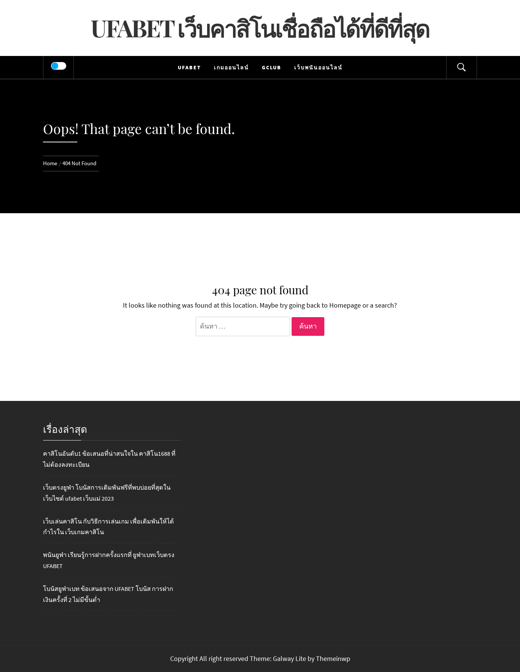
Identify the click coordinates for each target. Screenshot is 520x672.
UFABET (189, 67)
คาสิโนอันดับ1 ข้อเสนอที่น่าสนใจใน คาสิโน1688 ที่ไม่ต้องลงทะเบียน (109, 459)
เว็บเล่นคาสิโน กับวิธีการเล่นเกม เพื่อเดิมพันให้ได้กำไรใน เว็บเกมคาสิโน (108, 526)
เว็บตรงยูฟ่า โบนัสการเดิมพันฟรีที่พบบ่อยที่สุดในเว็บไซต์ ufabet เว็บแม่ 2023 (107, 493)
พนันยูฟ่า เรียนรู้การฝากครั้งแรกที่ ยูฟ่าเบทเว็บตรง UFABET (108, 560)
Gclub (271, 67)
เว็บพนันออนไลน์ (318, 67)
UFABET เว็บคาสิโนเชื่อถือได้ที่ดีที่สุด (260, 27)
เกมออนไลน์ (231, 67)
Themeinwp (333, 658)
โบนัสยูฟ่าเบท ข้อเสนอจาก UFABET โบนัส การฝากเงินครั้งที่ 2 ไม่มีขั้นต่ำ (108, 594)
